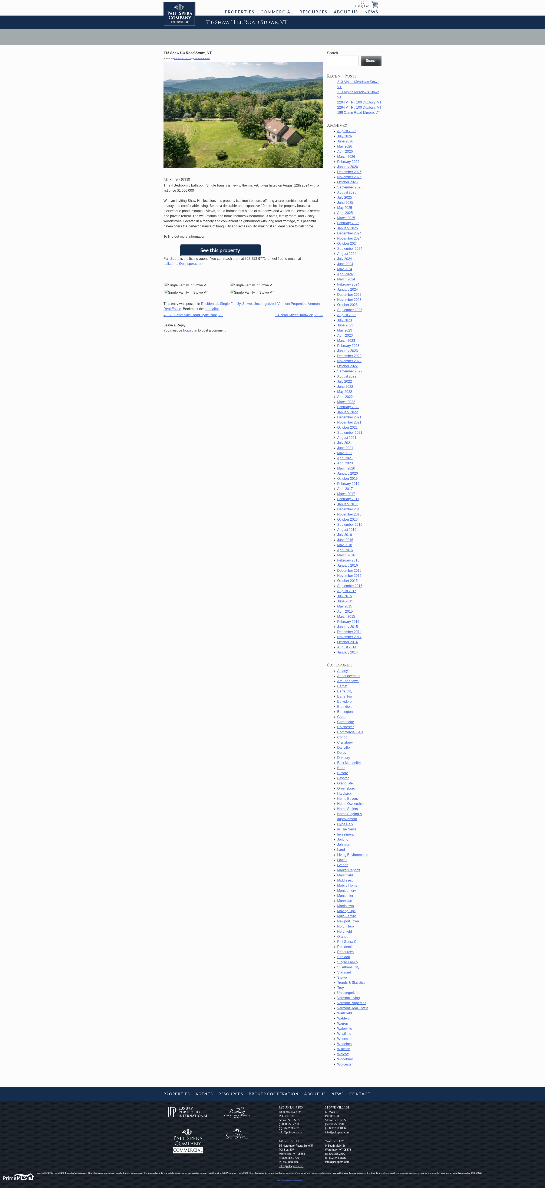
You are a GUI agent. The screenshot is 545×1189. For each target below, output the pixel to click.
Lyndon (342, 865)
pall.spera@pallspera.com (183, 264)
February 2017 (348, 499)
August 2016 (346, 529)
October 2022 (347, 366)
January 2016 (347, 565)
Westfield (344, 1033)
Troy (340, 987)
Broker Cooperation (274, 1094)
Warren (342, 1023)
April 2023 (345, 335)
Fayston (343, 778)
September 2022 (349, 371)
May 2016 (344, 545)
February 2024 (348, 284)
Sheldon (343, 957)
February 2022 (348, 407)
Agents (204, 1094)
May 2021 (344, 453)
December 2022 (349, 356)
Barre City (344, 691)
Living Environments (352, 855)
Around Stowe (348, 681)
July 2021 (344, 443)
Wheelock (344, 1044)
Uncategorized (265, 304)
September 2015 (349, 586)
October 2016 (347, 519)
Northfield (344, 931)
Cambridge (345, 722)
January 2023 (347, 351)
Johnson (343, 844)
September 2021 (349, 432)
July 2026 (344, 136)
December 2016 (349, 509)
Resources (313, 11)
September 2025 (349, 187)
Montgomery (346, 890)
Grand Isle (345, 783)
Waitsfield (344, 1013)
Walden (343, 1018)
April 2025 (345, 213)
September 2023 (349, 310)
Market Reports (348, 870)
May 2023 (344, 330)
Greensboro (346, 788)
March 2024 (346, 279)
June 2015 (345, 601)
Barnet (342, 686)
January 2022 (347, 412)
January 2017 (347, 504)
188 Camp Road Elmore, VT (358, 112)
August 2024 (346, 254)
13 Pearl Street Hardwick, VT (299, 315)
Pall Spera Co (348, 941)
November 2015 (349, 575)
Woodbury (345, 1059)
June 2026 (345, 141)
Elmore (342, 773)
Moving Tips (346, 911)
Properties (239, 11)
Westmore (345, 1039)
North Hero (345, 926)
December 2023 (349, 294)
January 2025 (347, 228)
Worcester (345, 1064)
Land (341, 850)
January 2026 (347, 167)
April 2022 (345, 397)
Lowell (342, 860)
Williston (343, 1049)
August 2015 (346, 591)
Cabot (341, 717)
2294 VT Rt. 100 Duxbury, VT (359, 102)
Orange (343, 936)
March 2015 (346, 616)
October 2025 (347, 182)
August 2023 (346, 315)
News (371, 11)
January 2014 (347, 652)
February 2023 (348, 346)
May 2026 (344, 146)
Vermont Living (348, 998)
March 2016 (346, 555)
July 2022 (344, 381)
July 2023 (344, 320)
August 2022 (346, 376)
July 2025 (344, 197)
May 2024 (344, 269)
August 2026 (346, 131)
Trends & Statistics (351, 982)
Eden (341, 768)
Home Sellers (347, 809)
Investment (345, 834)
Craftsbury (345, 742)
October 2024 (347, 243)
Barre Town (345, 696)
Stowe (247, 304)
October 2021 (347, 427)
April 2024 (345, 274)
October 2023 (347, 305)
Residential (209, 304)
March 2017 (346, 494)
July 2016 (344, 535)
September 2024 (349, 248)
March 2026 (346, 156)
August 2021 (346, 437)
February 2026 (348, 162)
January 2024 (347, 289)
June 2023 (345, 325)
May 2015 (344, 606)
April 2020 (345, 463)
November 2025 (349, 177)
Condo (342, 737)
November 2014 (349, 637)
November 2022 (349, 361)
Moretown (344, 901)
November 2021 (349, 422)
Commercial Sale (350, 732)
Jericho (342, 839)
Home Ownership (350, 804)
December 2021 (349, 417)
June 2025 (345, 202)
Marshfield (345, 875)
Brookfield (345, 706)
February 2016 (348, 560)
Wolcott (343, 1054)
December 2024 (349, 233)
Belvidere (344, 701)
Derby (341, 752)
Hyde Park (345, 824)
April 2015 (345, 611)
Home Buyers (347, 798)
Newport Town (348, 921)
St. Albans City (348, 967)
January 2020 (347, 473)
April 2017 (345, 489)
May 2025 (344, 208)
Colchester (345, 727)
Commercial (277, 11)
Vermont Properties (291, 304)
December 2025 (349, 172)
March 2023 (346, 340)
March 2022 (346, 402)
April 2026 (345, 151)
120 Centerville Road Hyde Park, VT (193, 315)
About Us (346, 11)
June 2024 (345, 264)
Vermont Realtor (202, 58)
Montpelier (345, 895)
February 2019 (348, 483)
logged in (190, 330)
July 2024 (344, 259)
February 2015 (348, 621)
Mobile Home (347, 885)
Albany (342, 671)
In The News (346, 829)
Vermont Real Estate (352, 1008)
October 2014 (347, 642)
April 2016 (345, 550)
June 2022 (345, 386)
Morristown (345, 906)
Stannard (344, 972)
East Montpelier (349, 763)
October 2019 (347, 478)
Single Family (230, 304)
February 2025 (348, 223)
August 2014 (346, 647)
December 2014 (349, 632)
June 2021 (345, 448)
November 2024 (349, 238)
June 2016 (345, 540)
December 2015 (349, 570)
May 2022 (344, 391)
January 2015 (347, 627)
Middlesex (345, 880)
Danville (343, 747)
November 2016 (349, 514)
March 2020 (346, 468)
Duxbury (343, 758)
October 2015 (347, 581)
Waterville (344, 1028)
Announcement (348, 676)
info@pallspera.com (291, 1132)
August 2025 (346, 192)
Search (332, 53)
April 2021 (345, 458)
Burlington (345, 712)
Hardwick (344, 793)
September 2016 (349, 524)
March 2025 (346, 218)
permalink (212, 309)
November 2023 (349, 300)
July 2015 (344, 596)
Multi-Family (346, 916)
